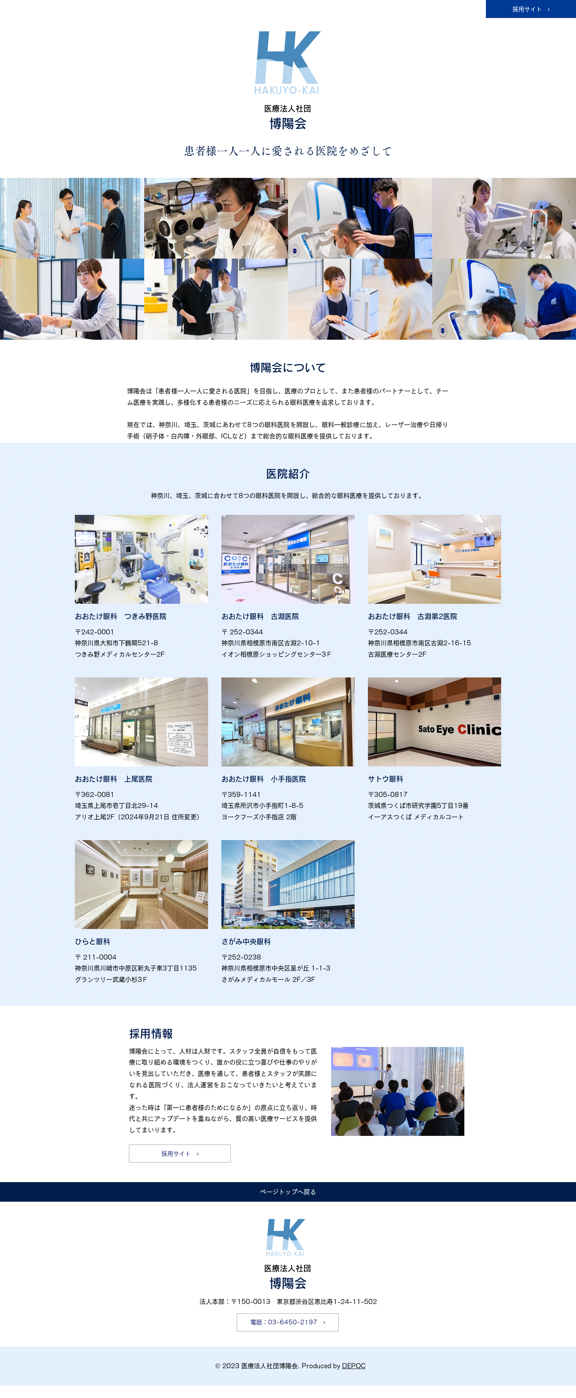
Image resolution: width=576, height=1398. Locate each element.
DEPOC (354, 1366)
